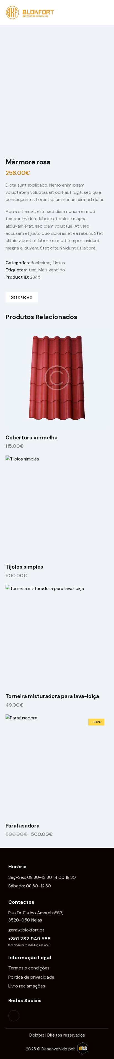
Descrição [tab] (22, 297)
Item (32, 270)
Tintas (58, 263)
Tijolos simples (24, 567)
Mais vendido (51, 270)
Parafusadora (23, 826)
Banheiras (40, 263)
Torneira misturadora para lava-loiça (52, 696)
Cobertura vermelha (32, 437)
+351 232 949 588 (29, 938)
